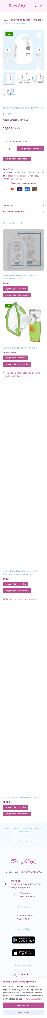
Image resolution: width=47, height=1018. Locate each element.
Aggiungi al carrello (30, 149)
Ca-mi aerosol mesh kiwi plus (20, 348)
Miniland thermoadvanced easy (21, 797)
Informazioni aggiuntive (14, 212)
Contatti (39, 828)
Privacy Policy (23, 919)
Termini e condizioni (23, 915)
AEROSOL (19, 173)
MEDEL (19, 179)
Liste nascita (23, 832)
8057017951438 (15, 176)
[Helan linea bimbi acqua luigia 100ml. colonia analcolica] (23, 468)
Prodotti (16, 828)
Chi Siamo (27, 828)
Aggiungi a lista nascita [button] (17, 159)
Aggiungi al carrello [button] (15, 288)
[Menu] (4, 6)
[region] (23, 997)
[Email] (26, 841)
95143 (26, 176)
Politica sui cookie (33, 999)
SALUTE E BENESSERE (34, 173)
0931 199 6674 (27, 896)
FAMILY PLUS (9, 179)
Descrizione (8, 205)
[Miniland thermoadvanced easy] (23, 695)
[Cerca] (36, 6)
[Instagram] (20, 841)
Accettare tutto (23, 1005)
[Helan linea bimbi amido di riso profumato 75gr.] (23, 250)
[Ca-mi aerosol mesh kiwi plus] (23, 322)
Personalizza (23, 1012)
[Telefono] (32, 841)
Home (6, 828)
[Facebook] (15, 841)
